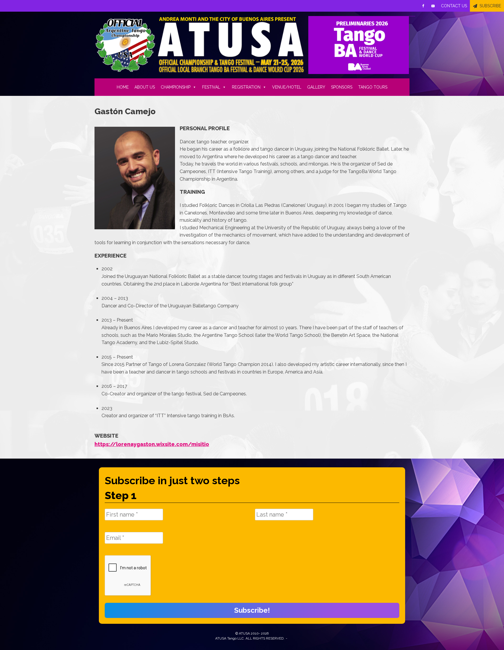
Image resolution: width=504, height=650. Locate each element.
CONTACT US (454, 5)
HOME (123, 87)
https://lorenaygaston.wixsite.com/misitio (151, 444)
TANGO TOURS (372, 87)
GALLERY (316, 87)
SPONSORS (341, 87)
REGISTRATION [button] (246, 87)
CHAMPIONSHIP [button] (175, 87)
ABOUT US (144, 87)
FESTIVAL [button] (211, 87)
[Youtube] (433, 6)
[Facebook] (423, 6)
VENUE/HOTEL (286, 87)
